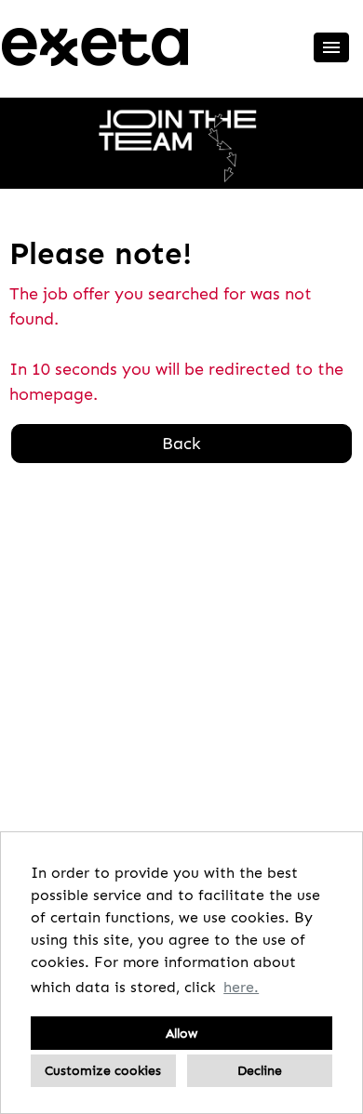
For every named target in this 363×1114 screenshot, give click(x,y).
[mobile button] (331, 47)
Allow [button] (181, 1033)
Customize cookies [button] (103, 1070)
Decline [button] (259, 1070)
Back (181, 443)
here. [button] (241, 987)
